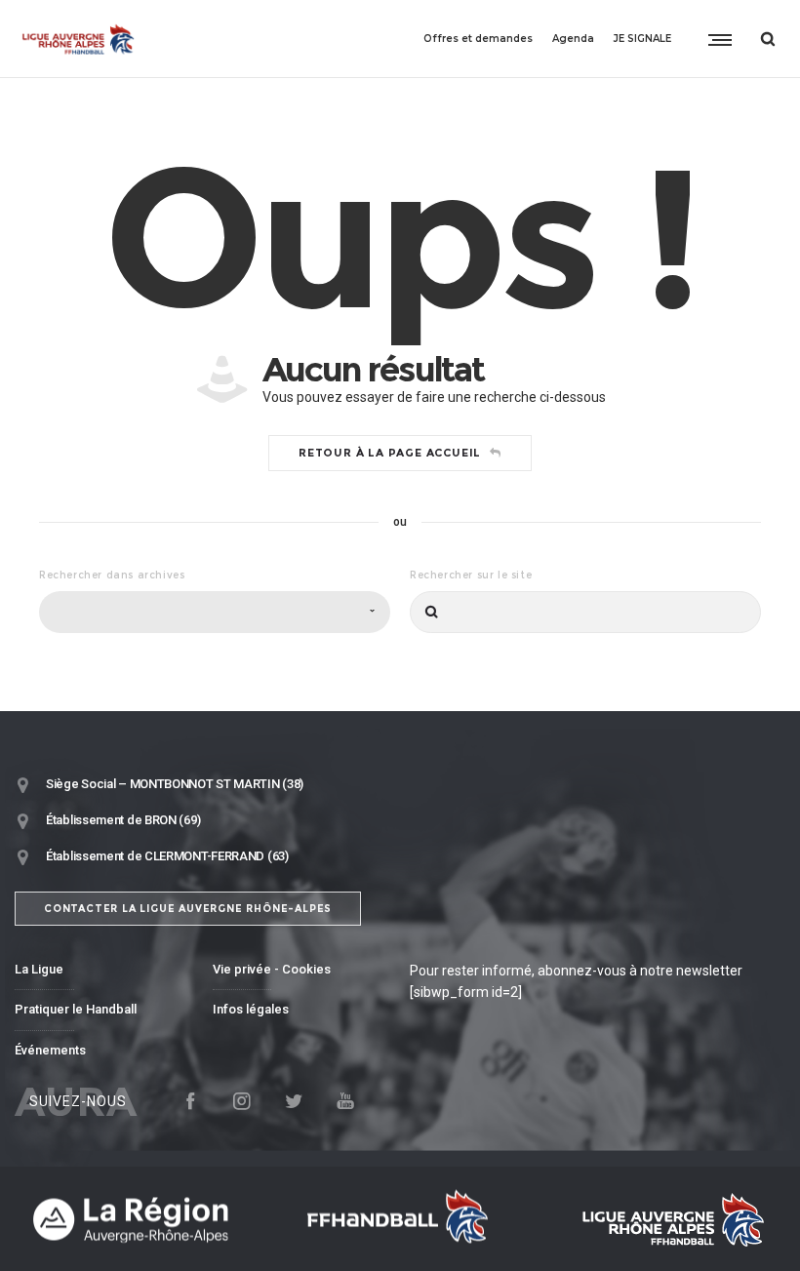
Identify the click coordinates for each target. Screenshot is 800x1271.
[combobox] (214, 612)
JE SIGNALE (642, 38)
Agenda (573, 38)
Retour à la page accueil (390, 452)
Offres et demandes (478, 38)
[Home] (146, 1219)
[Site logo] (79, 39)
